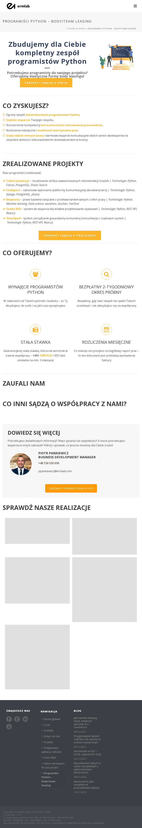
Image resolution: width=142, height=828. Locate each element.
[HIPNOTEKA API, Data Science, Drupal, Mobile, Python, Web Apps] (37, 657)
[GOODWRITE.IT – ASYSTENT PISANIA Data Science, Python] (37, 531)
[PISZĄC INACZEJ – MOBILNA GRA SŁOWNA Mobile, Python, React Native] (37, 580)
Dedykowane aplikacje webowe (51, 749)
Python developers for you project (53, 765)
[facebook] (9, 719)
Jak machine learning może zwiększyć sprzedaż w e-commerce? (85, 722)
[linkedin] (25, 719)
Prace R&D (50, 757)
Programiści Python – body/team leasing (50, 779)
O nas (47, 724)
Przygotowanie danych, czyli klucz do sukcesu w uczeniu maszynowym (87, 739)
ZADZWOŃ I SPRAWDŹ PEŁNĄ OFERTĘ (71, 488)
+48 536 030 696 (48, 463)
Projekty (48, 742)
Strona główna (75, 28)
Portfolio (49, 730)
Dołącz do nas (52, 736)
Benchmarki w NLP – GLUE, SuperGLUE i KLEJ (87, 753)
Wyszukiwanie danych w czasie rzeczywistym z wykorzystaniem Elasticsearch (87, 768)
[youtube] (9, 727)
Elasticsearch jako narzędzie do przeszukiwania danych (86, 784)
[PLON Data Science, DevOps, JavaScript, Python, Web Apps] (104, 589)
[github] (17, 719)
